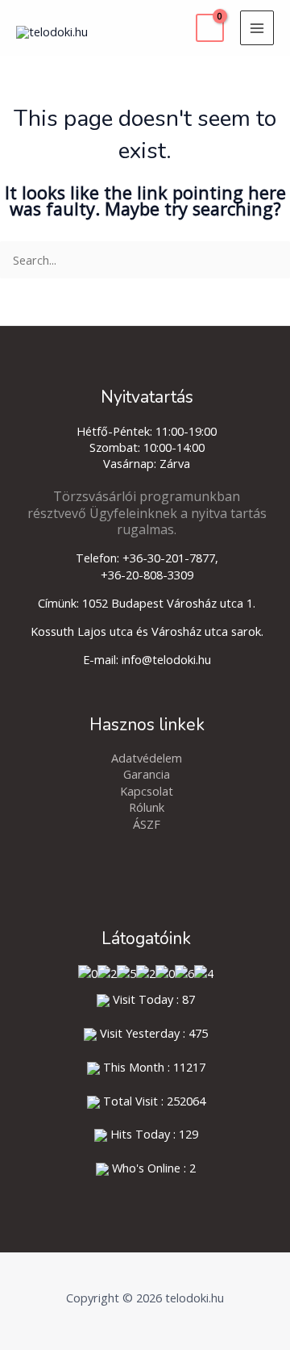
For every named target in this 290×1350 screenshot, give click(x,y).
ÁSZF (146, 824)
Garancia (146, 774)
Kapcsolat (146, 791)
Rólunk (146, 807)
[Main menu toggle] (257, 27)
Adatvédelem (146, 758)
